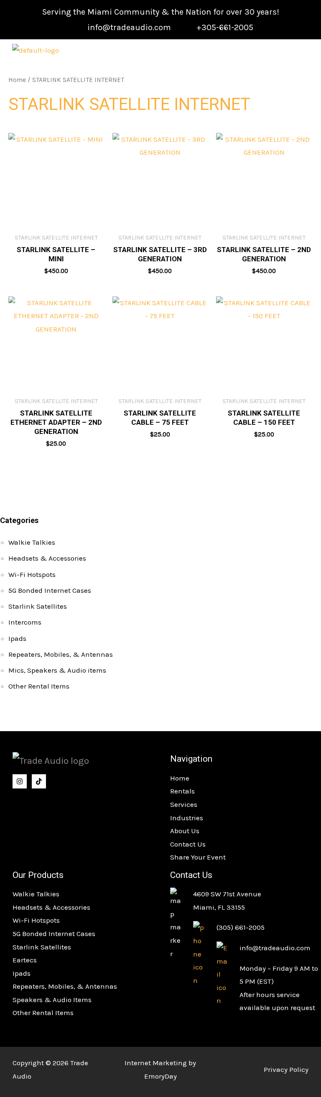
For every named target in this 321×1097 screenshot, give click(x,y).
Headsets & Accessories (47, 558)
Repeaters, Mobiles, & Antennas (60, 654)
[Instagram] (20, 781)
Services (183, 804)
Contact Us (188, 844)
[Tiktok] (39, 781)
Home (17, 80)
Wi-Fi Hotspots (32, 574)
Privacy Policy (286, 1069)
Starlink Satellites (37, 606)
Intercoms (24, 622)
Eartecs (25, 960)
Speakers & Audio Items (52, 999)
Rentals (182, 791)
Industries (186, 818)
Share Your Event (198, 857)
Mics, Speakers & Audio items (57, 670)
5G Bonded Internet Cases (49, 590)
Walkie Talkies (31, 542)
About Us (184, 831)
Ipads (17, 638)
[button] (294, 51)
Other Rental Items (38, 686)
